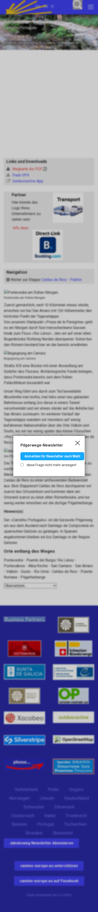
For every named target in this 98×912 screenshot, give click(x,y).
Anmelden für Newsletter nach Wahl (52, 456)
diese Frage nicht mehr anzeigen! (51, 465)
